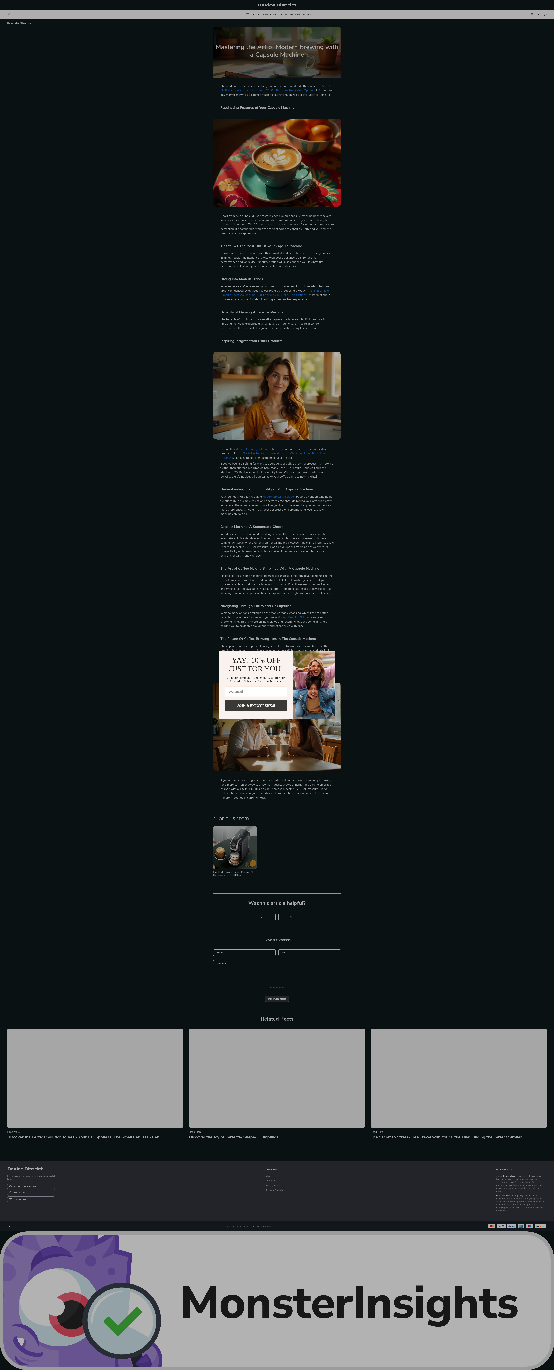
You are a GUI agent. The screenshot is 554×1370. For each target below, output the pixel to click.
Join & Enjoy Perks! (256, 705)
